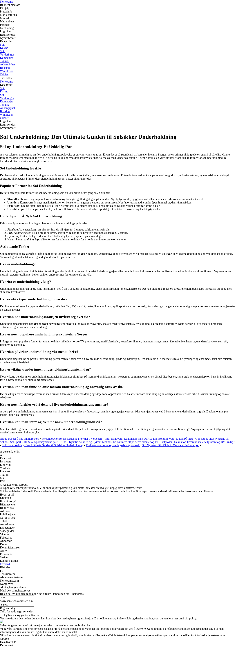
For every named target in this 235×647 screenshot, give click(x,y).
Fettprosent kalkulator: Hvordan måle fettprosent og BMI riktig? (197, 442)
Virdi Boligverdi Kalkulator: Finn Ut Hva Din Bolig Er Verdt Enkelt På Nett (148, 438)
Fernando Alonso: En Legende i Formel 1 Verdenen (72, 438)
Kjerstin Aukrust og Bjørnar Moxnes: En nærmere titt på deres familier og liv (113, 442)
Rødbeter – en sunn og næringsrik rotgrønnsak (113, 445)
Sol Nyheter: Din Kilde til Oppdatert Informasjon (170, 445)
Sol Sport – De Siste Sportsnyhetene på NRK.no (38, 442)
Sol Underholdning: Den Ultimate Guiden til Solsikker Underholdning (42, 445)
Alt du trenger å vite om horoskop (19, 438)
